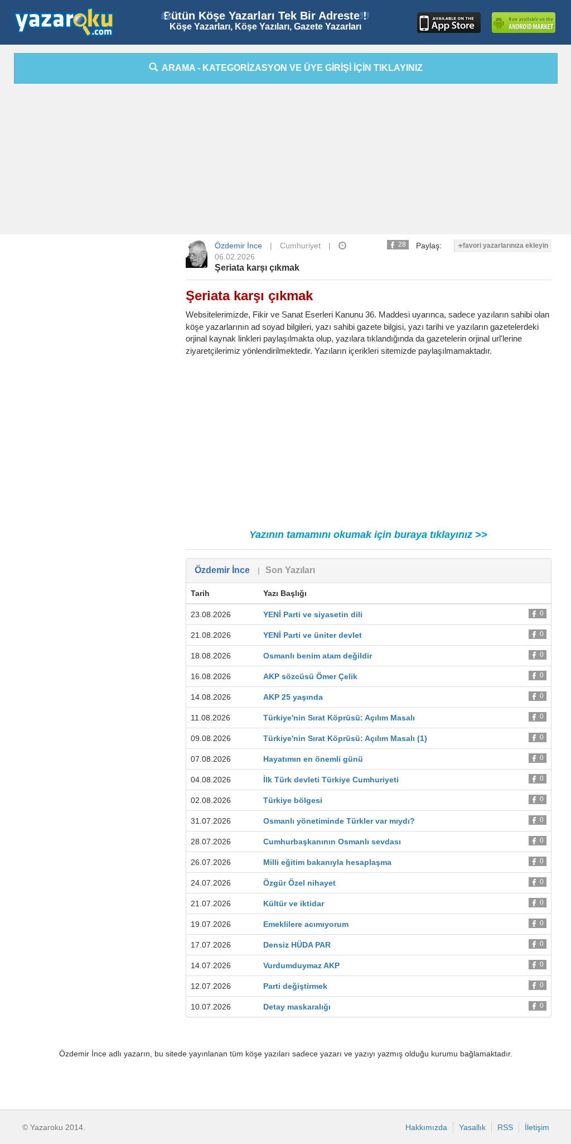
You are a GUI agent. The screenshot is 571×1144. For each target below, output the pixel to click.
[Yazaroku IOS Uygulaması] (449, 22)
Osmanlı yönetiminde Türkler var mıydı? (339, 820)
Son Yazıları (290, 570)
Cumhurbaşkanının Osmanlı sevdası (332, 841)
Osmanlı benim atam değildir (317, 655)
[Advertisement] (285, 162)
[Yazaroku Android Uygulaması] (523, 22)
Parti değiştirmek (295, 986)
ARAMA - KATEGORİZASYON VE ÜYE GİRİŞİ (290, 68)
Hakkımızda (426, 1127)
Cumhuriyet (300, 245)
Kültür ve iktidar (293, 903)
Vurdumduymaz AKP (301, 965)
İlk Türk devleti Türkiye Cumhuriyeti (331, 779)
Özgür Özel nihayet (299, 882)
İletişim (537, 1127)
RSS (505, 1127)
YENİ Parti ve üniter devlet (312, 635)
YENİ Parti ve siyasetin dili (312, 614)
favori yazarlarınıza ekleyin (505, 245)
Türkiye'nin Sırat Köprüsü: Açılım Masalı (339, 717)
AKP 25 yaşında (293, 697)
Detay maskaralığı (297, 1006)
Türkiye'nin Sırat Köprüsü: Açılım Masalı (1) (345, 738)
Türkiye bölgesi (292, 800)
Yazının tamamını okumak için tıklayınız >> (368, 534)
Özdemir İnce (238, 245)
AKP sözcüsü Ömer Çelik (310, 676)
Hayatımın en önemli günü (313, 758)
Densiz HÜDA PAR (297, 944)
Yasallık (472, 1127)
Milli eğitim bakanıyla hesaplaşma (327, 862)
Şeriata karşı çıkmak (257, 267)
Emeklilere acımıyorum (306, 924)
